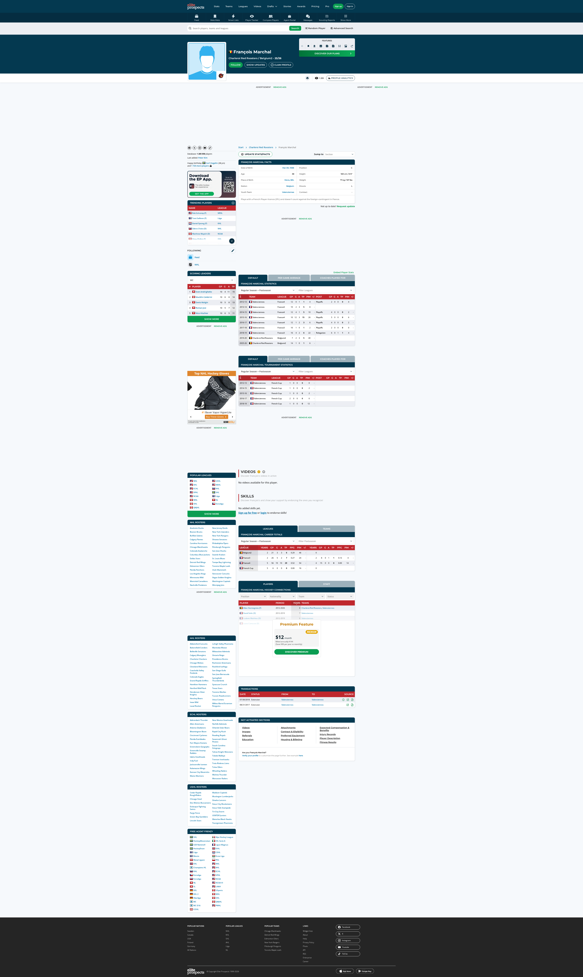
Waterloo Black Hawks (222, 819)
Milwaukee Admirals (221, 651)
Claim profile (282, 65)
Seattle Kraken (218, 554)
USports (219, 890)
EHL (195, 863)
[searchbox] (244, 28)
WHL (195, 500)
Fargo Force (195, 813)
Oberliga (197, 898)
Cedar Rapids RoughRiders (195, 793)
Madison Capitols (219, 792)
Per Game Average (289, 278)
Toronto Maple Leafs (221, 566)
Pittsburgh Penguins (221, 547)
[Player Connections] (315, 46)
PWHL (218, 905)
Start (241, 147)
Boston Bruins (196, 532)
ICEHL (196, 909)
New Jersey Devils (220, 528)
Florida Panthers (197, 570)
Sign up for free (247, 512)
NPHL (220, 213)
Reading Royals (218, 735)
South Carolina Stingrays (218, 746)
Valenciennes (288, 192)
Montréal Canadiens (199, 581)
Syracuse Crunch (219, 684)
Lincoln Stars (195, 820)
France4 (281, 302)
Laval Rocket (195, 706)
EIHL (218, 848)
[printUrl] (307, 78)
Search (295, 28)
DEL (195, 890)
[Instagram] (200, 148)
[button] (346, 17)
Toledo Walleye (218, 755)
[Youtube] (205, 148)
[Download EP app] (211, 184)
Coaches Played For (332, 278)
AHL (195, 484)
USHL (218, 481)
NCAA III (219, 882)
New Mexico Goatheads (222, 720)
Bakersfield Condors (198, 647)
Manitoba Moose (219, 647)
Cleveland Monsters (198, 666)
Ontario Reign (218, 655)
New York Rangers (220, 535)
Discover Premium (296, 651)
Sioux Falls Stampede (221, 808)
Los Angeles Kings (198, 573)
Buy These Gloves (195, 416)
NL (217, 500)
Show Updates (256, 65)
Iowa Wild (194, 702)
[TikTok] (210, 148)
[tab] (253, 278)
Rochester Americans (221, 663)
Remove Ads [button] (381, 87)
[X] (194, 148)
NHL (220, 228)
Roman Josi (201, 307)
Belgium (290, 186)
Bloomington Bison (198, 731)
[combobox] (244, 28)
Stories (287, 6)
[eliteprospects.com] (195, 6)
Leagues (243, 6)
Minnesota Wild (196, 577)
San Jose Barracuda (220, 674)
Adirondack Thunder (199, 720)
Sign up (338, 6)
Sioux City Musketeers (222, 804)
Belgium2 (266, 58)
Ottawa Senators (219, 539)
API (304, 950)
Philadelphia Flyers (220, 543)
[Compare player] (339, 46)
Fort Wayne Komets (198, 743)
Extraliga (219, 503)
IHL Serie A (220, 841)
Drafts (270, 6)
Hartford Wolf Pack (198, 688)
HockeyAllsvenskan (201, 841)
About (305, 935)
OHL (195, 503)
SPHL (195, 492)
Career (306, 961)
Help (305, 938)
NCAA (220, 233)
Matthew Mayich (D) (201, 233)
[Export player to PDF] (333, 46)
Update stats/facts (257, 154)
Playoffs (319, 302)
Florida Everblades (198, 739)
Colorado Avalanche (198, 551)
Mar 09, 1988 (288, 168)
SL (194, 886)
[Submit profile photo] (346, 46)
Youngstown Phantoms (222, 823)
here (301, 755)
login (264, 512)
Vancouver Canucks (221, 573)
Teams (228, 6)
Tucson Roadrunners (221, 696)
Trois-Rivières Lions (220, 763)
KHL (219, 223)
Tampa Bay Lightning (221, 562)
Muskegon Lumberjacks (222, 796)
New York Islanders (220, 532)
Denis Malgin (202, 302)
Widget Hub (308, 931)
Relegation (321, 333)
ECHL (195, 488)
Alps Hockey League (224, 837)
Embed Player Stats (344, 272)
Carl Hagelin (212, 163)
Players (268, 584)
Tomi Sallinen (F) (199, 218)
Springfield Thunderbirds (218, 679)
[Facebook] (189, 148)
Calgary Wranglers (198, 655)
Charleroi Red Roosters (243, 58)
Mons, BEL (289, 180)
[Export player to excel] (327, 46)
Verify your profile (250, 755)
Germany (191, 946)
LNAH (218, 886)
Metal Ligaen (199, 860)
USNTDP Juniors (219, 815)
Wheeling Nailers (219, 771)
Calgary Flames (196, 539)
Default (253, 278)
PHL (217, 860)
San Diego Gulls (219, 670)
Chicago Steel (196, 799)
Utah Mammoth (219, 570)
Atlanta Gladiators (198, 727)
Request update (346, 206)
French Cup (277, 383)
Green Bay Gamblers (199, 816)
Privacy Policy (308, 942)
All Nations (191, 950)
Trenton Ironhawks (220, 759)
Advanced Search (343, 28)
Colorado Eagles (197, 677)
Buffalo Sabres (196, 535)
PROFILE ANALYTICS (342, 78)
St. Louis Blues (218, 558)
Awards (301, 6)
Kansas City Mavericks (199, 772)
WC (194, 901)
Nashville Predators (198, 585)
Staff (326, 584)
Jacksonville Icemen (198, 764)
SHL (217, 492)
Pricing (315, 6)
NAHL (218, 484)
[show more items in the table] (232, 241)
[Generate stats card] (321, 46)
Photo (305, 946)
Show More (211, 319)
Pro (327, 6)
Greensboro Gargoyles (199, 746)
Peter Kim (202, 157)
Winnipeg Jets (218, 585)
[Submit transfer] (352, 46)
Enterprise (307, 957)
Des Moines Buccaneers (200, 803)
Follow (236, 65)
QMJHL (196, 507)
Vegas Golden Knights (221, 577)
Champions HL (199, 867)
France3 (281, 327)
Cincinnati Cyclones (198, 735)
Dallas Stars (195, 558)
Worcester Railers (220, 778)
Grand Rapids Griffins (199, 680)
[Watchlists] (308, 46)
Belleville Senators (198, 651)
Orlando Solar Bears (221, 727)
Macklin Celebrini (204, 297)
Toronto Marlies (219, 692)
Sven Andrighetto (204, 291)
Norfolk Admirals (219, 724)
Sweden (190, 931)
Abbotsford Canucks (199, 644)
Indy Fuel (194, 760)
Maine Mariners (197, 776)
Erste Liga (220, 856)
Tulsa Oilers (217, 767)
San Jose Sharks (219, 551)
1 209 (321, 78)
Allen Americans (197, 724)
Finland (190, 942)
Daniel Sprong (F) (199, 223)
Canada (190, 935)
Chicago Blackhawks (199, 547)
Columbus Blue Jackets (200, 554)
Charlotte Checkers (198, 659)
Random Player (316, 28)
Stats (216, 6)
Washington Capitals (221, 581)
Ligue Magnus (222, 844)
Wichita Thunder (219, 774)
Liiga (220, 218)
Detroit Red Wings (198, 562)
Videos (257, 6)
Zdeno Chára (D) (199, 228)
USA (189, 938)
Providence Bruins (220, 659)
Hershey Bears (196, 698)
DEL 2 (195, 894)
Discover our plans (327, 53)
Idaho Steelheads (197, 757)
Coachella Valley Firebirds (197, 671)
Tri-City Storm (218, 811)
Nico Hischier (202, 313)
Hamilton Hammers (198, 684)
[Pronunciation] (302, 46)
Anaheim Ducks (197, 528)
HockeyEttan (199, 848)
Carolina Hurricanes (198, 543)
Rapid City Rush (219, 731)
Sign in (350, 6)
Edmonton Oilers (197, 566)
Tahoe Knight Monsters (222, 752)
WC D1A (196, 905)
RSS (304, 954)
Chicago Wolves (196, 663)
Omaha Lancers (219, 800)
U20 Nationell (199, 844)
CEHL (218, 852)
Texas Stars (217, 688)
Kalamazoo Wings (197, 768)
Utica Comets (218, 699)
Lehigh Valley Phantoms (222, 644)
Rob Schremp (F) (199, 213)
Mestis (196, 856)
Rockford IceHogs (219, 666)
